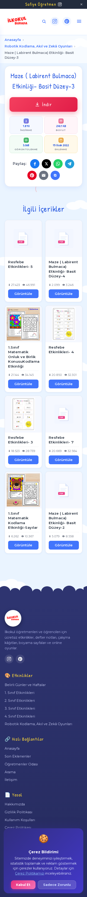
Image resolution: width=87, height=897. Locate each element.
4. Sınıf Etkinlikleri (20, 716)
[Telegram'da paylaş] (69, 163)
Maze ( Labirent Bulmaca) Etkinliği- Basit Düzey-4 (63, 269)
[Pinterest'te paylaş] (32, 175)
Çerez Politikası (18, 828)
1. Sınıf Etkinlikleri (19, 693)
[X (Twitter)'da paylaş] (46, 163)
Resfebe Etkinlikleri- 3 (20, 440)
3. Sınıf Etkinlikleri (20, 708)
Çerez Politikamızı (29, 873)
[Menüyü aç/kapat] (79, 21)
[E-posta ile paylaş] (43, 175)
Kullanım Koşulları (20, 820)
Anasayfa (13, 40)
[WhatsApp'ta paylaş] (58, 163)
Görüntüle (23, 294)
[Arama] (44, 21)
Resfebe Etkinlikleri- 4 (61, 349)
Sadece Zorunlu (57, 885)
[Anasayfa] (13, 618)
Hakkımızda (15, 804)
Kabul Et (23, 885)
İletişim (11, 780)
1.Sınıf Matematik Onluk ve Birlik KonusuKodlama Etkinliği (24, 356)
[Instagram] (54, 21)
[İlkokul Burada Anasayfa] (17, 21)
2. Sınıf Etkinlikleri (20, 701)
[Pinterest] (66, 21)
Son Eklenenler (18, 756)
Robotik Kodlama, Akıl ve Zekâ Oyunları (38, 46)
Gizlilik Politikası (18, 812)
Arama (10, 772)
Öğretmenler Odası (21, 764)
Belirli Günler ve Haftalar (25, 685)
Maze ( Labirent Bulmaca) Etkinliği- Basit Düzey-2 (63, 520)
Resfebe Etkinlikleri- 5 (20, 264)
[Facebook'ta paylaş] (34, 163)
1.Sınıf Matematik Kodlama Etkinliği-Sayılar (23, 520)
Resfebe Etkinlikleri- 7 (61, 440)
